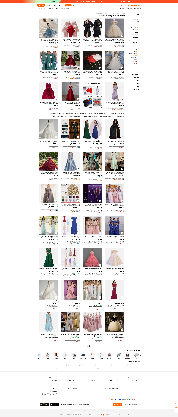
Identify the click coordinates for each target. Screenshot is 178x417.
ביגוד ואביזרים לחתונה (109, 13)
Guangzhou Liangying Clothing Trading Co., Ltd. (70, 146)
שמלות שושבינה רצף (104, 368)
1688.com (75, 410)
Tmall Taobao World (82, 410)
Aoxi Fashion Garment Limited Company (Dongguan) (70, 275)
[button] (73, 5)
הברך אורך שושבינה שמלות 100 (116, 113)
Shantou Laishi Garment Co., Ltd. (117, 45)
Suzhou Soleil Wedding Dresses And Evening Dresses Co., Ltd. (70, 306)
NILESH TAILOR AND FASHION (95, 179)
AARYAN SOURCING (53, 108)
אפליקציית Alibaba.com (65, 404)
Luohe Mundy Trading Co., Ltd (95, 77)
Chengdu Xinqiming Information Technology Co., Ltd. (92, 307)
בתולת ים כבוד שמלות (133, 365)
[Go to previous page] (94, 346)
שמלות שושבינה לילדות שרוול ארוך (89, 368)
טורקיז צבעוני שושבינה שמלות (100, 113)
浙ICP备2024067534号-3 (124, 414)
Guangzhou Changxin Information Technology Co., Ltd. (114, 178)
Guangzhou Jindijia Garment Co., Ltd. (50, 77)
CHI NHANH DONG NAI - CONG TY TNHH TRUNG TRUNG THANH (70, 178)
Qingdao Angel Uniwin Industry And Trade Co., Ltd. (114, 338)
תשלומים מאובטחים (114, 377)
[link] (176, 404)
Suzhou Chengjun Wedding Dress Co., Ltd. (115, 210)
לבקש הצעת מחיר (94, 380)
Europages (109, 410)
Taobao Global (95, 410)
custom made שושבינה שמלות (103, 365)
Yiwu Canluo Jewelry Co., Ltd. (96, 211)
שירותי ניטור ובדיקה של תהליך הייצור (110, 388)
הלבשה (118, 13)
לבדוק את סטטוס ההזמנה (52, 383)
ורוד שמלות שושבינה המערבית (59, 365)
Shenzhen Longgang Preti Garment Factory (49, 46)
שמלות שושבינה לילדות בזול (73, 368)
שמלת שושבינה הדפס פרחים (87, 365)
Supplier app (86, 404)
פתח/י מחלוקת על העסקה (72, 383)
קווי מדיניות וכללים (114, 391)
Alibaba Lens (131, 404)
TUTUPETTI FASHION (53, 146)
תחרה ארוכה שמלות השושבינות (118, 368)
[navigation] (133, 180)
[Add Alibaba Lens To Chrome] (117, 404)
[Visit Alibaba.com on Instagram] (48, 394)
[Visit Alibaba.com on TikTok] (42, 394)
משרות (137, 385)
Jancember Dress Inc (53, 178)
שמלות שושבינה (60, 368)
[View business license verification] (101, 415)
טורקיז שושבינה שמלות (73, 365)
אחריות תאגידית (135, 383)
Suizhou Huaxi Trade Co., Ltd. (96, 147)
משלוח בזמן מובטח (114, 383)
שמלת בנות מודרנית (118, 116)
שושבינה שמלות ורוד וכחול (75, 116)
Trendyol (104, 410)
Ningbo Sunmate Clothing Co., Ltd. (116, 77)
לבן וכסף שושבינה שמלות (71, 113)
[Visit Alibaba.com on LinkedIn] (53, 394)
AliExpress (69, 410)
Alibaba (123, 13)
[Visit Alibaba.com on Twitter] (51, 394)
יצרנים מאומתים (94, 377)
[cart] (55, 5)
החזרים (75, 385)
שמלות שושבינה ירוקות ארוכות (119, 365)
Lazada (89, 410)
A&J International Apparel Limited (51, 274)
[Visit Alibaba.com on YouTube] (45, 394)
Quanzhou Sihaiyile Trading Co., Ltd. (72, 340)
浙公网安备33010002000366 (111, 414)
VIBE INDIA (77, 108)
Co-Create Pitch (134, 380)
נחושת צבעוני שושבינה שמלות (90, 116)
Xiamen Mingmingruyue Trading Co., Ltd (93, 274)
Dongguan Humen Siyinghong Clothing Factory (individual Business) (114, 108)
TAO (100, 410)
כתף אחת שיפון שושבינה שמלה (56, 113)
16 (71, 345)
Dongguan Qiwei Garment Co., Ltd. (116, 146)
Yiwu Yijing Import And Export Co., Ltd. (72, 45)
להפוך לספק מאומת (53, 385)
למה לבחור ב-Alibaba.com (133, 377)
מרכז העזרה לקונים (73, 377)
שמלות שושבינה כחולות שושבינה (59, 116)
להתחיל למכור (54, 380)
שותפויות (55, 388)
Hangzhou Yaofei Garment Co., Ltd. (94, 45)
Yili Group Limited (98, 340)
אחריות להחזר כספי (114, 380)
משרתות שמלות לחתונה (133, 368)
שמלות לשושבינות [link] (99, 13)
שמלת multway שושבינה (44, 365)
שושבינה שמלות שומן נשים (105, 116)
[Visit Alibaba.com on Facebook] (56, 394)
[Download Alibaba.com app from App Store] (54, 404)
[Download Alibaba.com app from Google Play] (44, 404)
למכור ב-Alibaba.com (52, 377)
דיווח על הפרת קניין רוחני (72, 388)
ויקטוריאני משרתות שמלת (85, 113)
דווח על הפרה (74, 391)
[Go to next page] (69, 346)
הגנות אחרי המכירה (114, 385)
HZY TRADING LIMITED (75, 242)
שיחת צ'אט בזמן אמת (73, 380)
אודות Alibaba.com (134, 374)
